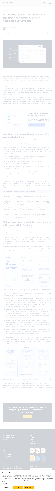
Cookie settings (7, 487)
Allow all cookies (29, 487)
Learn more (5, 483)
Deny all (18, 487)
